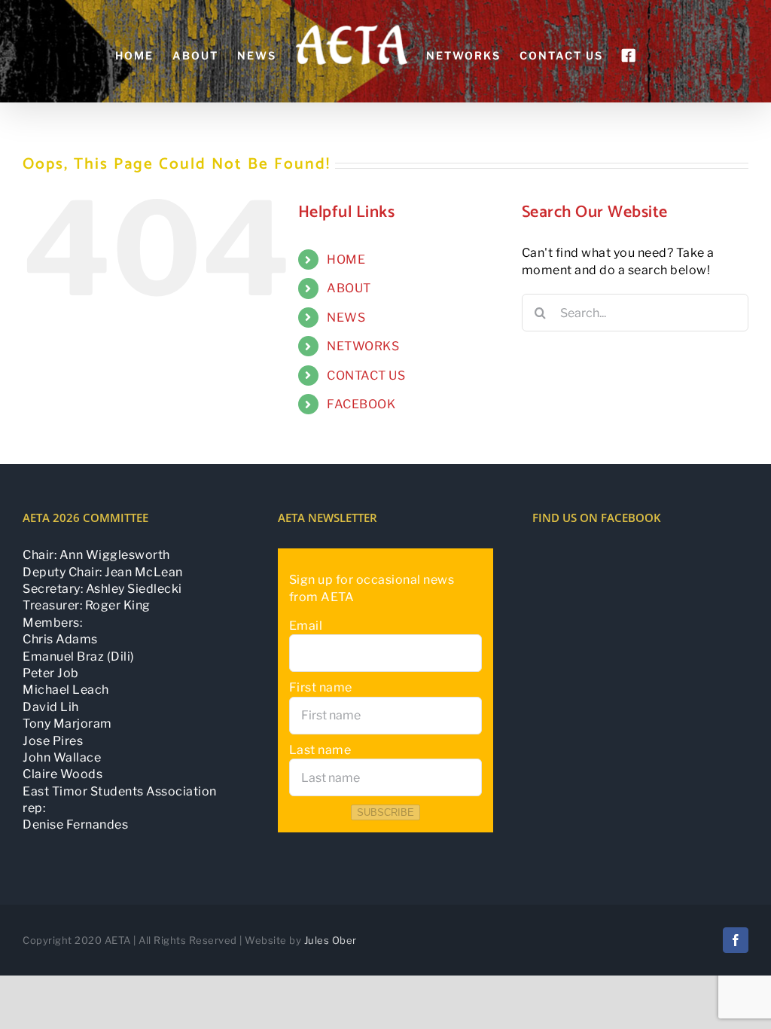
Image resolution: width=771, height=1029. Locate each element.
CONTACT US (366, 375)
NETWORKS (363, 346)
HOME (346, 259)
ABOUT (349, 288)
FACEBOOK (361, 404)
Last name (320, 750)
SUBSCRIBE (385, 812)
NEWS (346, 317)
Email (306, 625)
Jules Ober (330, 940)
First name (320, 687)
